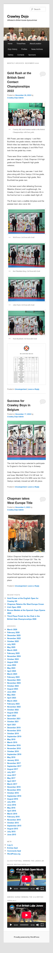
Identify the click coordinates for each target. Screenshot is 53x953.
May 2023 (11, 694)
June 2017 (11, 775)
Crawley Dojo (18, 16)
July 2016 (11, 801)
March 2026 (12, 629)
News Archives (37, 49)
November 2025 (14, 638)
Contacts (20, 54)
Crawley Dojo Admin (15, 97)
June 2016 (11, 804)
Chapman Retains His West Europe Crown (25, 604)
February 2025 (13, 653)
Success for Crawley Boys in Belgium (18, 405)
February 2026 (13, 632)
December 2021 (13, 718)
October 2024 (13, 659)
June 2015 (11, 834)
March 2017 (12, 784)
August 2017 (12, 769)
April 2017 (11, 781)
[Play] (10, 888)
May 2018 (11, 757)
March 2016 (12, 813)
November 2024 (14, 656)
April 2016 (11, 810)
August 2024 (12, 662)
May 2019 (11, 739)
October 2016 (13, 792)
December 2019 (13, 727)
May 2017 (11, 778)
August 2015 (12, 828)
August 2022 (12, 712)
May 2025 (11, 647)
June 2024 (11, 665)
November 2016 (14, 789)
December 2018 (13, 745)
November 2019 (14, 730)
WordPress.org (13, 853)
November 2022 (14, 706)
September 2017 (14, 766)
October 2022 (13, 709)
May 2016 (11, 807)
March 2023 (12, 700)
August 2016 (12, 798)
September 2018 (14, 754)
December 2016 (13, 787)
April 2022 (11, 715)
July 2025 (11, 644)
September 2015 (14, 825)
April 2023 (11, 697)
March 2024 (12, 674)
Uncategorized (21, 389)
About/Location (35, 43)
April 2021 (11, 724)
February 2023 (13, 703)
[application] (26, 879)
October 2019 (13, 733)
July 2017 (11, 772)
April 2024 (11, 671)
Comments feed (14, 850)
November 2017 (14, 763)
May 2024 (11, 668)
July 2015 (11, 831)
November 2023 (14, 683)
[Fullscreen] (42, 888)
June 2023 (11, 691)
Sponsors (32, 54)
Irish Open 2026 (14, 607)
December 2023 (13, 680)
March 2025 (12, 650)
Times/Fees (21, 43)
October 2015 (13, 822)
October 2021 (13, 721)
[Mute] (37, 888)
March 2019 (12, 742)
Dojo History (12, 49)
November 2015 (14, 819)
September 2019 (14, 736)
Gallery (10, 54)
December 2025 (13, 635)
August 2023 (12, 688)
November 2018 (14, 748)
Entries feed (12, 847)
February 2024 (13, 677)
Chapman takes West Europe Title (20, 500)
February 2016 (13, 816)
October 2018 (13, 751)
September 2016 (14, 796)
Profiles (24, 49)
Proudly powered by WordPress (26, 937)
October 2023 (13, 685)
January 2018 (13, 760)
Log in (10, 845)
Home (10, 43)
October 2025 (13, 641)
